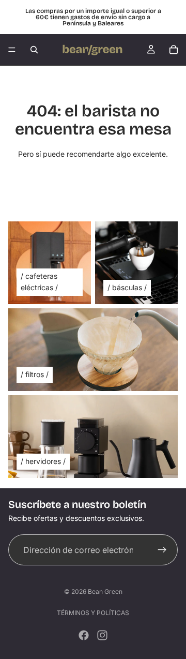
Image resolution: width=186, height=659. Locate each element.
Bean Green (105, 591)
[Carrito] (173, 49)
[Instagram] (102, 635)
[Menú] (12, 50)
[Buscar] (34, 49)
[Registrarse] (162, 550)
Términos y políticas (93, 613)
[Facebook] (84, 635)
